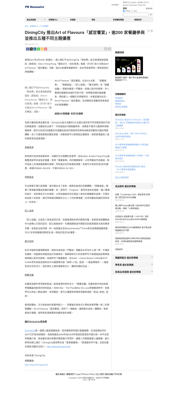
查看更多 (119, 249)
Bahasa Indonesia (130, 5)
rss (109, 49)
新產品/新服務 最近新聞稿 (128, 271)
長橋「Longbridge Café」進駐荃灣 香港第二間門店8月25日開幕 (132, 196)
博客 (93, 19)
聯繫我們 (138, 19)
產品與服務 (31, 19)
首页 (26, 26)
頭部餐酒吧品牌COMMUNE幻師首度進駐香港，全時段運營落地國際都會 (133, 240)
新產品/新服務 (121, 106)
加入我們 (100, 374)
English (133, 2)
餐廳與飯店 (120, 100)
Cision (85, 379)
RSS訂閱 (118, 374)
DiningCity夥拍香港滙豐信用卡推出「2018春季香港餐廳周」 (130, 168)
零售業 (118, 103)
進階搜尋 (149, 8)
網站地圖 (109, 374)
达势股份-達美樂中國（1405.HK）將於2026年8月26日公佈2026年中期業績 (132, 218)
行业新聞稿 (44, 26)
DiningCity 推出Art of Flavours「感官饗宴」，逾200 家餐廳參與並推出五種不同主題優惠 (132, 122)
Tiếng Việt (141, 5)
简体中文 (126, 2)
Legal (78, 374)
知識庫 (73, 19)
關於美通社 (60, 374)
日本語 (140, 2)
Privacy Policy (88, 374)
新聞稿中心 (34, 26)
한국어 (146, 2)
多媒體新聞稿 (118, 19)
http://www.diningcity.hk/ (36, 364)
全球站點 (114, 4)
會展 (135, 11)
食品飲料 (119, 97)
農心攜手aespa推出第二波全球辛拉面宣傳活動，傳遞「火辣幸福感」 (132, 207)
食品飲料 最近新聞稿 (125, 186)
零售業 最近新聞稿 (124, 264)
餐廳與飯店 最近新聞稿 (126, 257)
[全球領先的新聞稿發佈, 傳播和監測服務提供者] (35, 13)
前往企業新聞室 (122, 177)
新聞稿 (127, 11)
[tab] (132, 186)
